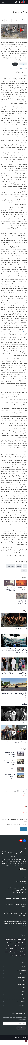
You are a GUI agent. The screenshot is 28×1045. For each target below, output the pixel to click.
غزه (25, 566)
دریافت (15, 64)
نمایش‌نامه (12, 955)
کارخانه (15, 1037)
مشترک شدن (21, 1028)
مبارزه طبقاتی (13, 952)
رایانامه (25, 813)
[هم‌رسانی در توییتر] (2, 20)
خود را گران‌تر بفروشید (20, 881)
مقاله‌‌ (23, 998)
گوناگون (23, 995)
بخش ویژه (22, 974)
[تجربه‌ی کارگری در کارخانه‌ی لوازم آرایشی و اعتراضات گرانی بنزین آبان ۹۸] (21, 596)
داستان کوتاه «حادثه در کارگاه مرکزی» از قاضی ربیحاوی (9, 762)
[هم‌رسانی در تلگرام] (13, 20)
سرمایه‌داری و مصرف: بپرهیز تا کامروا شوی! (16, 898)
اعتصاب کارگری (21, 970)
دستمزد (16, 949)
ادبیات (15, 939)
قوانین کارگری (21, 988)
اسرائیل (24, 570)
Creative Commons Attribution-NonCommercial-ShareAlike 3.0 (14, 854)
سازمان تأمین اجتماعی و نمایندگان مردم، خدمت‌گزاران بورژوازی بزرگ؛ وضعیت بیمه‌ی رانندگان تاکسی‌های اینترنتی (16, 890)
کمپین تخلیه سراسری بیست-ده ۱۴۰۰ (17, 742)
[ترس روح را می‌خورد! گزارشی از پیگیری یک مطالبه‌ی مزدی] (9, 583)
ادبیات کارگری (9, 939)
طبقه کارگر (23, 951)
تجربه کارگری (21, 977)
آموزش (23, 967)
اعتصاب (18, 942)
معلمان (6, 951)
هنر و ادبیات (24, 17)
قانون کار (19, 951)
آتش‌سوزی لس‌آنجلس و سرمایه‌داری (22, 588)
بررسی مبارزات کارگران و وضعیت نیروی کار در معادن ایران (9, 754)
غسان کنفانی (19, 68)
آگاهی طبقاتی (21, 939)
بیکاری (14, 942)
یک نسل (24, 722)
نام (26, 807)
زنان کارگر (11, 948)
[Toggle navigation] (3, 1)
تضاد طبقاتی (17, 945)
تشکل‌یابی (23, 945)
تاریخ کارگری (9, 942)
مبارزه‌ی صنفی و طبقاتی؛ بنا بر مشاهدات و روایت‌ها (9, 776)
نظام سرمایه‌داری (20, 955)
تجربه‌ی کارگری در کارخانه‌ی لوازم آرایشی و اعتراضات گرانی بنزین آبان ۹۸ (22, 602)
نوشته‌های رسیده (21, 1002)
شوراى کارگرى (21, 984)
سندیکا (7, 948)
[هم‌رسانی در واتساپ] (9, 20)
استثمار (23, 942)
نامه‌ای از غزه (23, 64)
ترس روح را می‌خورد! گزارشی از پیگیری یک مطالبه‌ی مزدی (10, 589)
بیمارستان (24, 332)
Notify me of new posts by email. (16, 825)
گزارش (23, 991)
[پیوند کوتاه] (17, 20)
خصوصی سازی (10, 945)
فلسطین (19, 566)
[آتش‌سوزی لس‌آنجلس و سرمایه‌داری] (21, 583)
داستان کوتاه (22, 949)
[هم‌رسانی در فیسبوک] (6, 20)
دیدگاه (25, 796)
